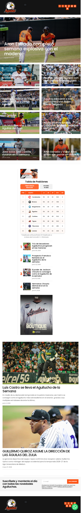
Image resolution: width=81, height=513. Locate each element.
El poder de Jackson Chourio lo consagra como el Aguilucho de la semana (42, 273)
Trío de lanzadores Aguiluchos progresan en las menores (42, 246)
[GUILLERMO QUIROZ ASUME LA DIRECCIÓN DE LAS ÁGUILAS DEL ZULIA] (40, 427)
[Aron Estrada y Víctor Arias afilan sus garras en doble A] (61, 149)
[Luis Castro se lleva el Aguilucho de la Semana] (40, 363)
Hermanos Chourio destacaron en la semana (40, 286)
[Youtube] (67, 8)
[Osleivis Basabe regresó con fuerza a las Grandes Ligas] (61, 75)
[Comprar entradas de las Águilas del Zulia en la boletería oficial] (29, 173)
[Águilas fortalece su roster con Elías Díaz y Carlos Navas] (19, 99)
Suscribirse (73, 481)
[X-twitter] (62, 6)
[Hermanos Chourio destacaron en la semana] (27, 286)
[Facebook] (66, 6)
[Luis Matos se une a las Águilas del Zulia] (19, 123)
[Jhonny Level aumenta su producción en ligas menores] (19, 75)
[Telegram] (72, 6)
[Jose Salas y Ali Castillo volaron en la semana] (19, 149)
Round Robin (46, 187)
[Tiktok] (69, 6)
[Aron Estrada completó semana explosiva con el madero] (40, 40)
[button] (25, 5)
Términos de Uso (47, 488)
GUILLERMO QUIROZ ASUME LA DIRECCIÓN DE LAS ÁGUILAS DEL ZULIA (36, 453)
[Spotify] (75, 6)
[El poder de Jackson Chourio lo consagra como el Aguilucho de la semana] (27, 272)
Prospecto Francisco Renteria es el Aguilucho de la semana (41, 259)
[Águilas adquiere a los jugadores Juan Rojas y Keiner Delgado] (61, 99)
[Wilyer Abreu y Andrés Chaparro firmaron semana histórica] (61, 123)
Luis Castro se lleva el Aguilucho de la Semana (31, 389)
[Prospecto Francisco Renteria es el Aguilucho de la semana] (27, 258)
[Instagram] (59, 6)
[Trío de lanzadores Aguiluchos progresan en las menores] (27, 246)
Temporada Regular (29, 187)
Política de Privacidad (64, 486)
